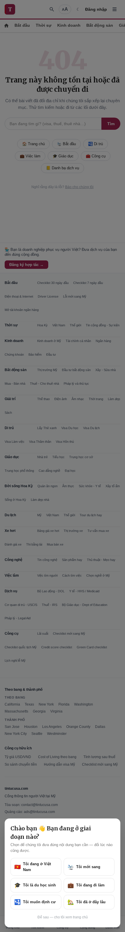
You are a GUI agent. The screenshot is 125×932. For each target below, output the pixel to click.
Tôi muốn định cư (35, 902)
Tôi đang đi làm (86, 885)
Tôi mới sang (83, 867)
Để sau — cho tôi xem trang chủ (63, 917)
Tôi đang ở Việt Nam (32, 867)
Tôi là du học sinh (35, 885)
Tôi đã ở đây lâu (86, 902)
